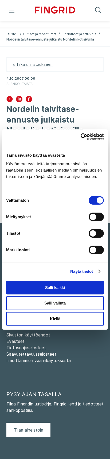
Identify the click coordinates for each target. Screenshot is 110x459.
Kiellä (55, 318)
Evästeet (15, 341)
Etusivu (12, 34)
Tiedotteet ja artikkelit (79, 34)
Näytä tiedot (81, 271)
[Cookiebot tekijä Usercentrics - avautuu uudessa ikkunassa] (80, 136)
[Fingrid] (55, 10)
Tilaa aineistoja (28, 430)
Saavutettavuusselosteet (31, 354)
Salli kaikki (55, 287)
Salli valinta (55, 303)
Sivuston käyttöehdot (28, 335)
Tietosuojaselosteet (26, 347)
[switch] (96, 217)
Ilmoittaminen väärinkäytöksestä (38, 360)
